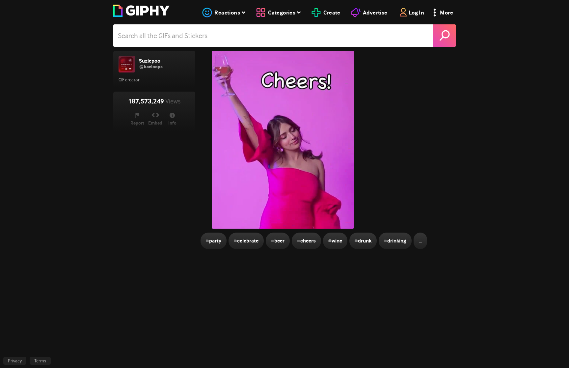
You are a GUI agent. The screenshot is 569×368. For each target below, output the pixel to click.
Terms (40, 360)
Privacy (15, 360)
